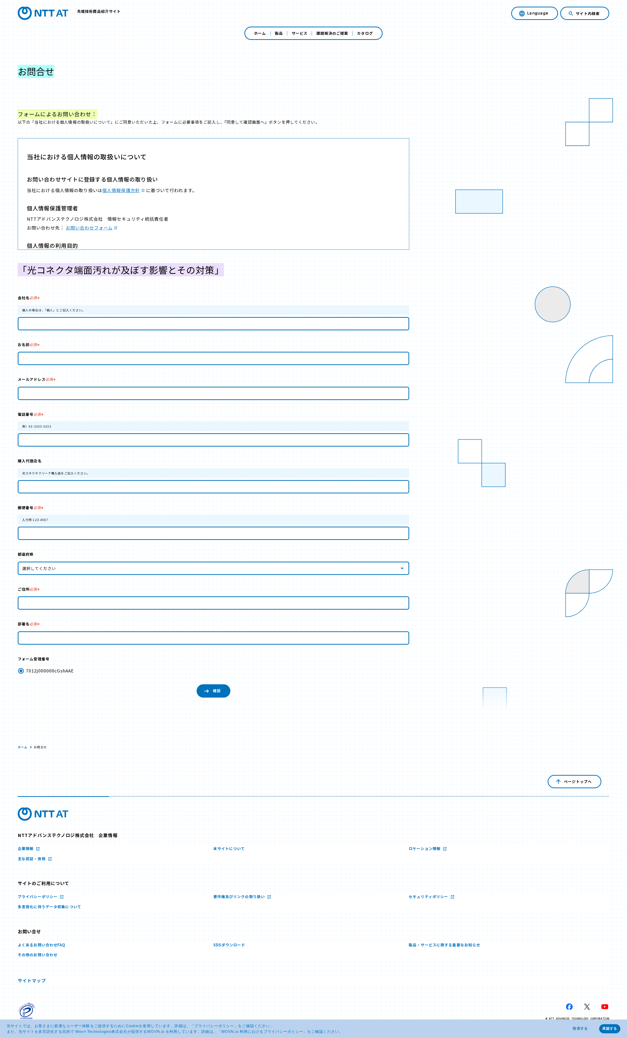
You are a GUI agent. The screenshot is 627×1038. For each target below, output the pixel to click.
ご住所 (27, 589)
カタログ (365, 33)
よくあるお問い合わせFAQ (42, 944)
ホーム (260, 33)
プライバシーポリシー (214, 1026)
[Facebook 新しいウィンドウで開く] (569, 1006)
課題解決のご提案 (332, 33)
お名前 (27, 344)
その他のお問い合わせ (37, 954)
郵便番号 (29, 507)
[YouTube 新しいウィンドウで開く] (604, 1006)
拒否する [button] (580, 1028)
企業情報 (26, 848)
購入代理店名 (30, 460)
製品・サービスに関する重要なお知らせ (444, 944)
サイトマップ (32, 980)
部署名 (27, 623)
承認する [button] (609, 1028)
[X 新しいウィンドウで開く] (587, 1006)
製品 (279, 33)
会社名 (27, 297)
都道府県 (26, 554)
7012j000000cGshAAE (50, 670)
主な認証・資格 (32, 858)
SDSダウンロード (229, 944)
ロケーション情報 (425, 848)
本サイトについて (229, 848)
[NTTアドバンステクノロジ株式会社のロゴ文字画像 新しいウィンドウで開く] (43, 814)
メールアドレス (35, 379)
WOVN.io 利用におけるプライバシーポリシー (262, 1031)
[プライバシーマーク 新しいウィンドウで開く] (26, 1011)
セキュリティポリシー (429, 896)
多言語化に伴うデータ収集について (49, 906)
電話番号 (29, 414)
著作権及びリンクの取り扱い (239, 896)
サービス (299, 33)
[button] (345, 1032)
